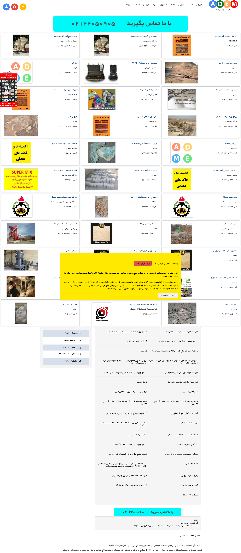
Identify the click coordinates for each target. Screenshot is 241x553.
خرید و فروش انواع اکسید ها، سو (64, 143)
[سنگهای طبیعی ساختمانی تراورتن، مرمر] (181, 260)
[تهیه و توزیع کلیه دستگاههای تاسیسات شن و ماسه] (181, 126)
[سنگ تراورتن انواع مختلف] (101, 233)
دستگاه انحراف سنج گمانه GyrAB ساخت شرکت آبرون (175, 351)
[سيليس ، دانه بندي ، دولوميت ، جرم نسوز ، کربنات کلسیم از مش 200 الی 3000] (181, 99)
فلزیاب (74, 63)
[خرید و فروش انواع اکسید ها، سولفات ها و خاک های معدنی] (21, 153)
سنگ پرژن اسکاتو (70, 304)
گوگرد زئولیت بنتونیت (229, 224)
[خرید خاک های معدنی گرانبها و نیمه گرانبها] (21, 287)
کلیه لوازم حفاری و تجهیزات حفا (65, 170)
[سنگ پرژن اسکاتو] (21, 313)
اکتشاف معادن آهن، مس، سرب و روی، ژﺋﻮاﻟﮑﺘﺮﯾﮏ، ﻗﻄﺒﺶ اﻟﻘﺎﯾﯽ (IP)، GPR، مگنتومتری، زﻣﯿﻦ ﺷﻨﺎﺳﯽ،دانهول (122, 464)
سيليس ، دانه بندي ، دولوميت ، (226, 90)
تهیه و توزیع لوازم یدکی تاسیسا (145, 250)
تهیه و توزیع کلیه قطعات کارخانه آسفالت (130, 444)
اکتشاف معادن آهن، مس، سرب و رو (224, 277)
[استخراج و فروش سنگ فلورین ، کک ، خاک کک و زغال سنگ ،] (101, 206)
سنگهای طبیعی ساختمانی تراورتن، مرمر (181, 454)
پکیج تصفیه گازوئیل (189, 475)
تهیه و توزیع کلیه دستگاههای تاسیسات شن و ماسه (125, 372)
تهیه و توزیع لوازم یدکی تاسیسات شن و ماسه (128, 454)
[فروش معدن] (21, 126)
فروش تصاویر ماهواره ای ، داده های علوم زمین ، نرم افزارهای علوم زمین (125, 361)
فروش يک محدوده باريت (228, 63)
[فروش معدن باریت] (181, 313)
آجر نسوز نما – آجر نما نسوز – (147, 116)
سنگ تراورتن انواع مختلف (147, 224)
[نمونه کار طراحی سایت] (8, 106)
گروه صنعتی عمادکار (229, 197)
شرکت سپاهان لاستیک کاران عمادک (143, 304)
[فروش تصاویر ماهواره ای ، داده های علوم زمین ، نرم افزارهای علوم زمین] (101, 99)
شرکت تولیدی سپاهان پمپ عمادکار (64, 197)
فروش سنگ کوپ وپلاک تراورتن (145, 170)
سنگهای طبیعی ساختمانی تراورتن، (225, 250)
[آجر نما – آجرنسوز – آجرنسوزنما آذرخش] (181, 45)
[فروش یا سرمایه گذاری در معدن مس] (101, 153)
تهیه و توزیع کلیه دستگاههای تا (226, 116)
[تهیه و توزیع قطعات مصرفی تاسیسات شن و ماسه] (101, 45)
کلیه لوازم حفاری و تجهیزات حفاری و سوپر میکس (126, 413)
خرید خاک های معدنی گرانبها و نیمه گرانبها (129, 475)
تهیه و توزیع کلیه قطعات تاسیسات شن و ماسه (178, 341)
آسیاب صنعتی (71, 250)
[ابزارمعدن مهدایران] (181, 153)
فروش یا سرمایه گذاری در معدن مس (131, 391)
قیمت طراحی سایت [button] (143, 263)
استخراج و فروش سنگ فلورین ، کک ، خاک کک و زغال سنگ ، (124, 423)
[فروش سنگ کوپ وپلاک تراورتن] (101, 179)
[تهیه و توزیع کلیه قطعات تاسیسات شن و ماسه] (21, 45)
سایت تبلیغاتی (191, 525)
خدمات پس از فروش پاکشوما (146, 525)
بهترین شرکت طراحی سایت (172, 525)
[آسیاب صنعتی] (21, 260)
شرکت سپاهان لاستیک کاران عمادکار (131, 485)
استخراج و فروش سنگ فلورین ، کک (144, 197)
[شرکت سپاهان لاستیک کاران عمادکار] (101, 313)
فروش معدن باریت (230, 304)
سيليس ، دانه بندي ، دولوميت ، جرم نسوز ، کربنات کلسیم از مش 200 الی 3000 (173, 361)
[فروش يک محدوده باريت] (181, 72)
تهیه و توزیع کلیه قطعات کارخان (65, 224)
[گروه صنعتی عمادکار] (181, 206)
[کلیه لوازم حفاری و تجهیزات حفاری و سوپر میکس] (21, 179)
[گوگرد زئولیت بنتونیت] (181, 233)
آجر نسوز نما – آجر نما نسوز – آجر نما (183, 382)
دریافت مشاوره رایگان (168, 295)
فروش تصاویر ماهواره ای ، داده (145, 90)
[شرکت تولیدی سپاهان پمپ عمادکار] (21, 206)
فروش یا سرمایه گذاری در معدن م (144, 143)
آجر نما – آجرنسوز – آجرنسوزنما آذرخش (181, 331)
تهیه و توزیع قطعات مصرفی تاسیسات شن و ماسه (126, 331)
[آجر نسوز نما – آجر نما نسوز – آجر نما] (101, 126)
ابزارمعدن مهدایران (230, 143)
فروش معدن (72, 116)
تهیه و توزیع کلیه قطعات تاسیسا (65, 36)
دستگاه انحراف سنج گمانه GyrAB (144, 63)
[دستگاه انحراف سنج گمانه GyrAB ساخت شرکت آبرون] (101, 72)
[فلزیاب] (21, 72)
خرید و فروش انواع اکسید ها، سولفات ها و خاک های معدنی (176, 402)
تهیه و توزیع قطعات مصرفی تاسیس (144, 36)
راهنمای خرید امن (135, 545)
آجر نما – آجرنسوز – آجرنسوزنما (226, 36)
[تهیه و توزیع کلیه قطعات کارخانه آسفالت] (21, 233)
